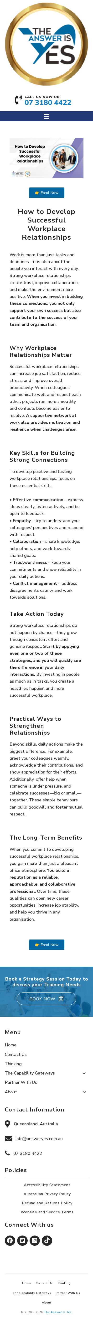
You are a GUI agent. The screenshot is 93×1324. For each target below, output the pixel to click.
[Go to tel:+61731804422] (47, 102)
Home (26, 1283)
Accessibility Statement (47, 1185)
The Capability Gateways (32, 1293)
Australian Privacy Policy (47, 1194)
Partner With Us (68, 1293)
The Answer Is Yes (58, 1312)
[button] (46, 998)
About (46, 1302)
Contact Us (44, 1283)
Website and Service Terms (47, 1212)
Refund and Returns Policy (47, 1203)
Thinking (64, 1283)
